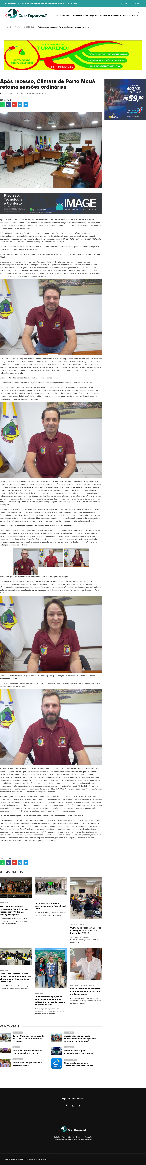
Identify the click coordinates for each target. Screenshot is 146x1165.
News (18, 26)
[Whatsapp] (80, 1105)
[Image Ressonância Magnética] (51, 203)
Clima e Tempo (70, 1060)
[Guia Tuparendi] (26, 13)
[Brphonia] (125, 99)
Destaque (29, 26)
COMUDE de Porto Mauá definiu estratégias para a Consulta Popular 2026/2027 (85, 930)
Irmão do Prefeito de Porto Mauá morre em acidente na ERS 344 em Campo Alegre (86, 991)
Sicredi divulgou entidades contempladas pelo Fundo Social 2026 (50, 906)
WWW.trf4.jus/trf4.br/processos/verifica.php (44, 487)
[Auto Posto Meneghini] (73, 55)
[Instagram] (73, 1105)
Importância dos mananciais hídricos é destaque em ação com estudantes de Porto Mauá (80, 1038)
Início (8, 26)
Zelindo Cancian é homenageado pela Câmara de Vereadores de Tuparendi (28, 1038)
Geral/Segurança (87, 985)
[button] (2, 104)
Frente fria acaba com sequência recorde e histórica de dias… (49, 3)
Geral (37, 899)
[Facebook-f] (66, 1105)
